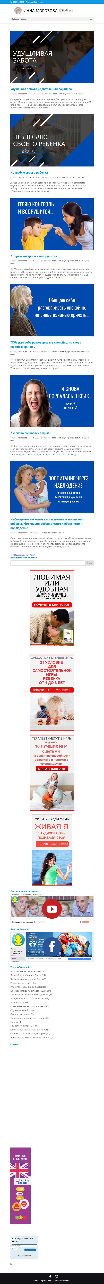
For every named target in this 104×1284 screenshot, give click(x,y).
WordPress (66, 1281)
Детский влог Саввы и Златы (25, 975)
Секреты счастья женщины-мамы (28, 1029)
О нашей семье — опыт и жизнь (27, 1006)
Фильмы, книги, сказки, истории (28, 1033)
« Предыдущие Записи (22, 554)
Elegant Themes (46, 1281)
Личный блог (17, 1002)
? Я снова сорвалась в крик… (30, 433)
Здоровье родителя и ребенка (26, 979)
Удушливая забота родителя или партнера (41, 89)
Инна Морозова (20, 94)
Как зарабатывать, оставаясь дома (29, 990)
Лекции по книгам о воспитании (28, 998)
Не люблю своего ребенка (29, 172)
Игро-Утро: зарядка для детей (26, 986)
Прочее (14, 1021)
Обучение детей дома (22, 1010)
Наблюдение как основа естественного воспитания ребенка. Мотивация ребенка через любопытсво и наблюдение (47, 523)
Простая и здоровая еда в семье (27, 1017)
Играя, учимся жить (21, 983)
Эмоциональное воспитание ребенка (30, 1037)
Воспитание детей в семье (53, 94)
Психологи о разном (75, 94)
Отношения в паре (20, 1014)
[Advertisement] (29, 1085)
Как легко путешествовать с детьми (29, 994)
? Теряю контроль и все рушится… (34, 256)
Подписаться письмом (24, 1255)
